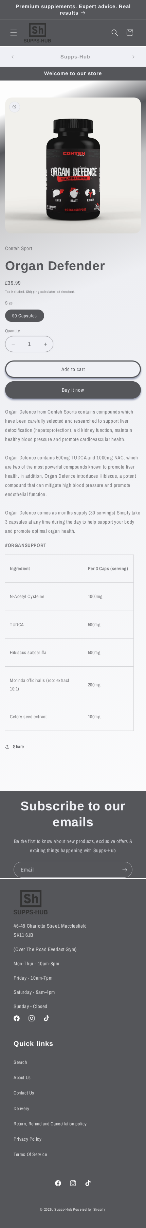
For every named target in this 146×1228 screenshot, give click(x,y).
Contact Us (24, 1093)
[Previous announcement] (12, 56)
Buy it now (73, 389)
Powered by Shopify (89, 1209)
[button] (13, 32)
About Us (22, 1077)
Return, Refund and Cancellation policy (50, 1124)
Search (20, 1062)
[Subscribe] (124, 870)
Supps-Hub (63, 1209)
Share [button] (18, 746)
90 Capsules (24, 316)
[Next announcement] (133, 56)
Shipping (33, 292)
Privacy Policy (27, 1139)
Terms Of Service (30, 1154)
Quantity (12, 331)
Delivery (22, 1108)
